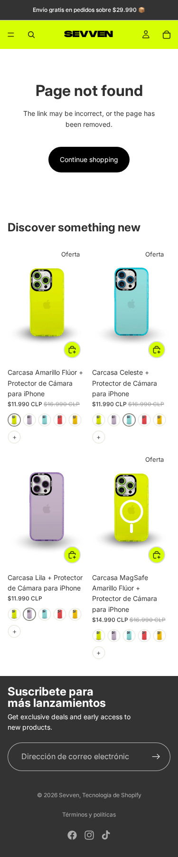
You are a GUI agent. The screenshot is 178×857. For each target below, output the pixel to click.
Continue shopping (89, 159)
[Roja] (59, 420)
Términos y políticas (89, 814)
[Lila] (29, 420)
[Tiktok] (106, 835)
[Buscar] (31, 34)
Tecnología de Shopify (111, 795)
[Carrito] (166, 34)
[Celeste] (44, 420)
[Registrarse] (156, 757)
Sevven (69, 795)
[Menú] (11, 35)
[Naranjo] (75, 420)
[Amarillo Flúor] (14, 420)
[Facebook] (72, 835)
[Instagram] (89, 835)
